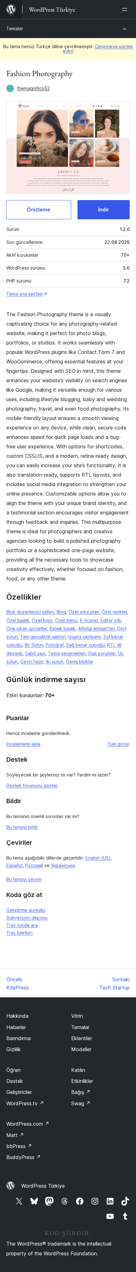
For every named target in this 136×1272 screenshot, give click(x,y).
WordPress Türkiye (43, 1186)
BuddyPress (23, 1157)
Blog (61, 611)
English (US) (98, 857)
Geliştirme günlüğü (25, 910)
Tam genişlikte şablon (43, 636)
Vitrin (77, 1016)
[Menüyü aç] (126, 9)
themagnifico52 (33, 88)
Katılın (78, 1070)
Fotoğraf (55, 644)
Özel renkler (114, 611)
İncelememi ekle (23, 744)
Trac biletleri (19, 932)
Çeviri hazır (31, 661)
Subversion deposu (26, 917)
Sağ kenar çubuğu (85, 644)
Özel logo (42, 620)
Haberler (16, 1027)
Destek (14, 1081)
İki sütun (54, 661)
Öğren (13, 1070)
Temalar (14, 28)
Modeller (81, 1049)
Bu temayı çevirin (24, 879)
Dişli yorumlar (101, 653)
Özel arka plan (84, 611)
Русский (34, 865)
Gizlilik (13, 1049)
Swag (80, 1103)
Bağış (80, 1092)
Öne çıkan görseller (26, 628)
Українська (63, 865)
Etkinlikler (82, 1081)
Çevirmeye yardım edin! (98, 48)
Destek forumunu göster (32, 785)
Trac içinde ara (22, 925)
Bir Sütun (34, 644)
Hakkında (17, 1016)
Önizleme (38, 209)
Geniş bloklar (79, 661)
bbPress (19, 1146)
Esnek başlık (63, 628)
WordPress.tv (25, 1103)
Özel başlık (17, 620)
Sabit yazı (35, 653)
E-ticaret (89, 620)
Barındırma (18, 1038)
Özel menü (66, 620)
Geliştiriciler (19, 1092)
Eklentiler (81, 1038)
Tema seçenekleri (67, 653)
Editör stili (111, 620)
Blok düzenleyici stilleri (30, 611)
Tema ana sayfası (24, 293)
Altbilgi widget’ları (96, 628)
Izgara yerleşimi (84, 636)
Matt (15, 1135)
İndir (103, 209)
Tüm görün (118, 744)
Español (14, 865)
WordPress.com (27, 1124)
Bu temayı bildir (22, 827)
